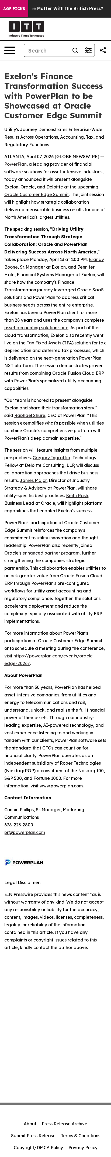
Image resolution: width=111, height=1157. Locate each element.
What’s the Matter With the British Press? (57, 8)
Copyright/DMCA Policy (38, 1147)
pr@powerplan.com (24, 832)
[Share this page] (103, 50)
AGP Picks (14, 8)
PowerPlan (15, 164)
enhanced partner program (50, 553)
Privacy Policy (83, 1147)
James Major (33, 480)
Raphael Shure (29, 415)
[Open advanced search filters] (88, 50)
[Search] (75, 50)
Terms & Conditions (80, 1135)
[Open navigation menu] (9, 50)
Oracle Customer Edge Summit (36, 194)
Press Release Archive (64, 1123)
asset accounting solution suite (36, 327)
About (30, 1123)
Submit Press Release (33, 1135)
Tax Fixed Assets (44, 343)
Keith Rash (77, 495)
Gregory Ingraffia (51, 457)
